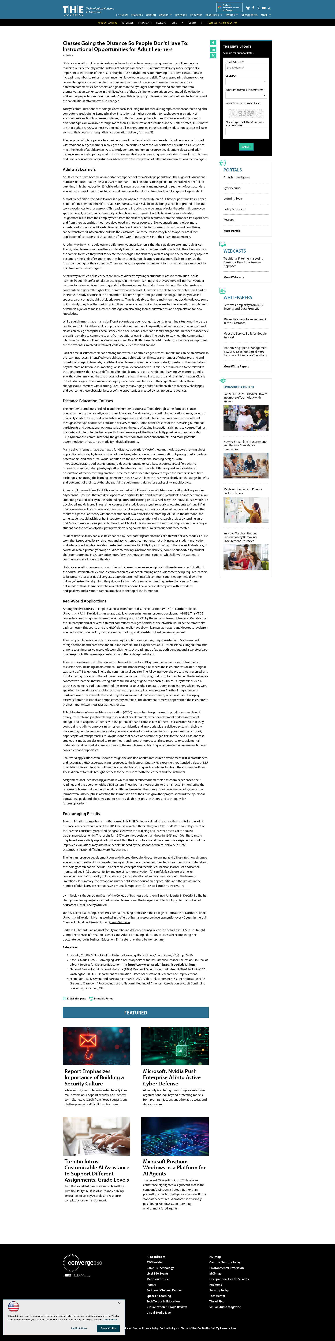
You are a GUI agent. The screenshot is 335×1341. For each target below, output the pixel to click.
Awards (164, 15)
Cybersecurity (232, 188)
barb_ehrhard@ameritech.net (144, 939)
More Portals (232, 231)
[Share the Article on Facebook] (213, 42)
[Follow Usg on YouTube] (264, 8)
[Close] (119, 1303)
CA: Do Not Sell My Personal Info (217, 1328)
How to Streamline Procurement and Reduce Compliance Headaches (245, 445)
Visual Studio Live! (159, 1312)
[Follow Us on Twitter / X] (258, 8)
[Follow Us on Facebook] (253, 7)
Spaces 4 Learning (159, 1296)
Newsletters (249, 15)
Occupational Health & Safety (229, 1279)
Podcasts (196, 15)
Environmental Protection (226, 1268)
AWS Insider (155, 1262)
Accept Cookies (108, 1328)
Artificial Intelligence (237, 177)
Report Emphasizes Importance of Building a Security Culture (94, 1077)
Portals (233, 170)
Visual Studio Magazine (225, 1307)
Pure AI (151, 1285)
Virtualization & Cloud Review (167, 1307)
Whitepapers (238, 297)
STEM (174, 22)
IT (202, 22)
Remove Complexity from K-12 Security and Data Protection (243, 307)
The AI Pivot (217, 1301)
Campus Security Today (225, 1262)
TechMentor (217, 1296)
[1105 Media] (84, 1294)
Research (181, 15)
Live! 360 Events (158, 1273)
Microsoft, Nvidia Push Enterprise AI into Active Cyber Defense (172, 1077)
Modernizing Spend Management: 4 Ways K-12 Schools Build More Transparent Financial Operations (246, 351)
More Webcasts (234, 277)
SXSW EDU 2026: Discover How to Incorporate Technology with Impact (245, 397)
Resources (212, 15)
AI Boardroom (156, 1257)
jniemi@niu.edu (119, 922)
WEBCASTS (235, 251)
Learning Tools (233, 198)
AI (183, 22)
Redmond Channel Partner (164, 1290)
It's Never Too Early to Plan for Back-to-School (243, 491)
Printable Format (104, 998)
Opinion (151, 15)
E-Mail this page (76, 998)
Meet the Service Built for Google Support (245, 335)
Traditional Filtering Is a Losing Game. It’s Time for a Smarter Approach (243, 262)
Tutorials (127, 22)
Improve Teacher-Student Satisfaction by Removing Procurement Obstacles (240, 537)
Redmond (215, 1285)
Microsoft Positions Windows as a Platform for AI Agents (174, 1167)
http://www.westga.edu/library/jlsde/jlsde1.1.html (162, 964)
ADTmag (215, 1257)
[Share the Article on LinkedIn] (213, 49)
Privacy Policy (253, 102)
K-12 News (122, 15)
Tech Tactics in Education (163, 1301)
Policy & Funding (234, 209)
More (264, 15)
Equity (192, 22)
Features (137, 15)
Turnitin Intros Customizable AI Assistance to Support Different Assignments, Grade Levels (97, 1170)
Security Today (219, 1290)
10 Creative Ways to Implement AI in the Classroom (245, 321)
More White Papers (236, 366)
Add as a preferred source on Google (231, 7)
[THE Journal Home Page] (88, 10)
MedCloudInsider (158, 1279)
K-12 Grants (145, 22)
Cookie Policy (168, 1328)
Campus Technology (160, 1268)
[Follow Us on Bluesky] (248, 8)
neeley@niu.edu (97, 905)
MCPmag (215, 1273)
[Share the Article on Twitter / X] (213, 56)
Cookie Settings (79, 1328)
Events (230, 15)
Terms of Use (188, 1328)
